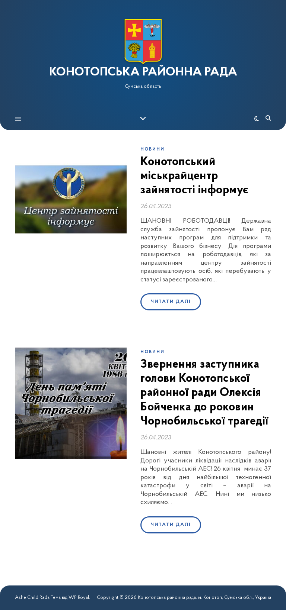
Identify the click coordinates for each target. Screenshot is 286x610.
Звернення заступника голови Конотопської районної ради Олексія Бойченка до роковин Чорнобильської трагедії (204, 393)
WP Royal (79, 597)
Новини (152, 149)
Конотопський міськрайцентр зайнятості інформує (194, 176)
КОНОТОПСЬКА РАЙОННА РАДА (143, 72)
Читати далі (171, 301)
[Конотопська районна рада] (143, 42)
